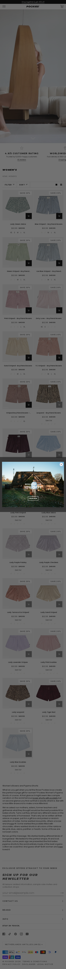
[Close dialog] (61, 464)
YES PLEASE (33, 498)
